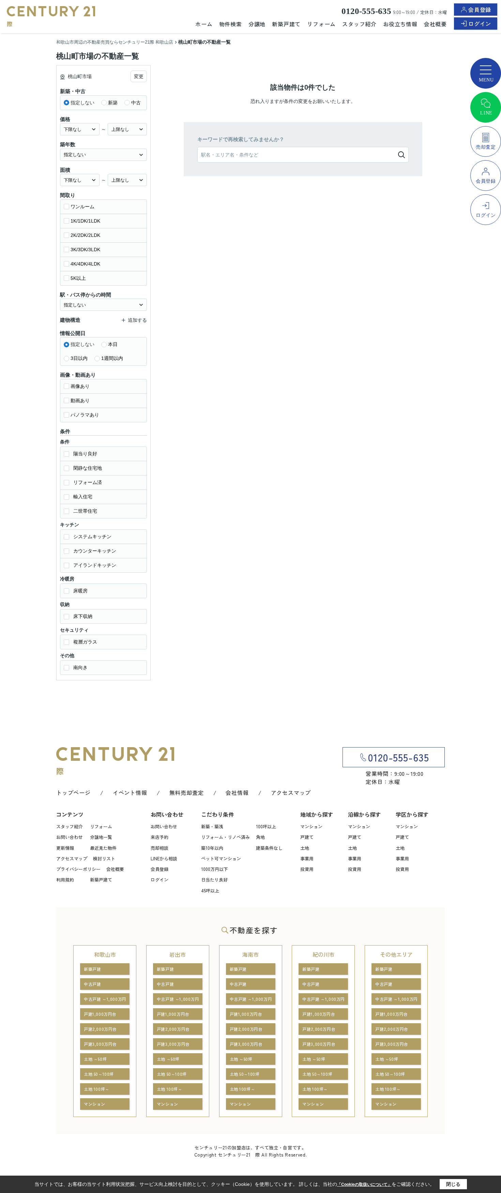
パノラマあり (85, 415)
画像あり (80, 386)
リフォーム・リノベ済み (225, 837)
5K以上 (78, 278)
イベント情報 (130, 792)
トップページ (73, 792)
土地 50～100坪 (99, 1074)
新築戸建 (92, 969)
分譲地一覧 (101, 837)
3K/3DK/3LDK (85, 249)
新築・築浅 (212, 826)
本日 (113, 344)
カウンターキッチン (94, 551)
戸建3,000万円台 (100, 1044)
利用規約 (65, 879)
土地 (304, 848)
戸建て (307, 837)
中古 (136, 102)
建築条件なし (269, 848)
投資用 (307, 869)
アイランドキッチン (94, 565)
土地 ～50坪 (95, 1059)
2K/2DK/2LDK (85, 235)
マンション (311, 826)
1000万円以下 (214, 869)
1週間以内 (112, 358)
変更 (138, 76)
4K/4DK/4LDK (85, 264)
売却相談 (159, 848)
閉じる (453, 1184)
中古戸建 (92, 984)
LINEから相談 (164, 858)
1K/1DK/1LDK (85, 221)
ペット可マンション (221, 858)
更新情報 (65, 848)
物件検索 (230, 24)
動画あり (80, 400)
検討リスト (104, 858)
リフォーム (321, 24)
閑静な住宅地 (87, 468)
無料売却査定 (186, 792)
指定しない (82, 102)
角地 (260, 837)
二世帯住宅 (85, 511)
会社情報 (237, 792)
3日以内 (79, 358)
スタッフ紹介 (359, 24)
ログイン (479, 23)
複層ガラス (85, 642)
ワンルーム (82, 206)
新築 (113, 102)
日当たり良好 (214, 879)
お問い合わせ (69, 837)
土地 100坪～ (96, 1089)
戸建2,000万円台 (100, 1029)
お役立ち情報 (400, 24)
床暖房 (80, 590)
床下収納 (82, 616)
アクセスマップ (291, 792)
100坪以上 (266, 826)
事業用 (307, 858)
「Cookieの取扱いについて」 (364, 1184)
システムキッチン (92, 536)
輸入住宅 (82, 496)
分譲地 (256, 24)
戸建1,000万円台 (100, 1014)
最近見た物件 (103, 848)
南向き (80, 667)
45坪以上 (210, 890)
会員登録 (479, 9)
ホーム (203, 24)
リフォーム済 (87, 482)
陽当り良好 (85, 453)
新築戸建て (286, 24)
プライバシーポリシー (78, 869)
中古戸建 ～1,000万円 (105, 999)
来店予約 (159, 837)
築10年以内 (212, 848)
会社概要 (435, 24)
